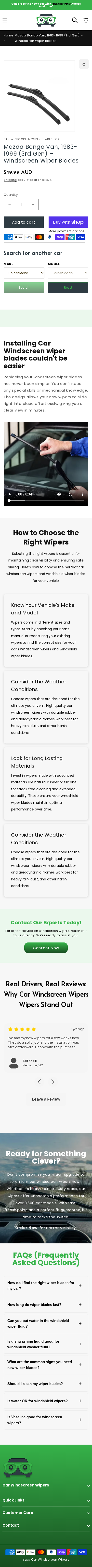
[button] (74, 20)
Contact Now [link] (46, 947)
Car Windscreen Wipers (50, 1559)
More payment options (67, 231)
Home (8, 35)
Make (8, 264)
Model (54, 264)
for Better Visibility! (46, 1227)
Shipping (10, 180)
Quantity (11, 194)
